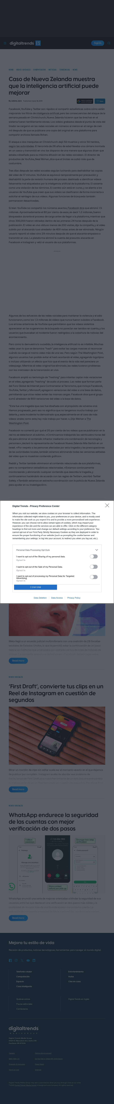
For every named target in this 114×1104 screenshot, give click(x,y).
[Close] (108, 506)
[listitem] (57, 549)
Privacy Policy (73, 598)
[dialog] (57, 552)
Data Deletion (40, 598)
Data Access (57, 598)
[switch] (94, 556)
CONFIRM (35, 587)
